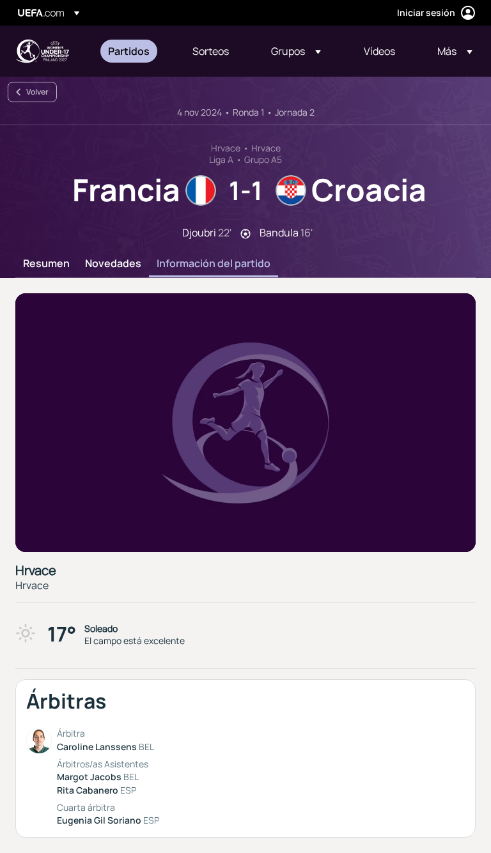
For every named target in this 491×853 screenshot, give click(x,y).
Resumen (46, 264)
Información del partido (213, 264)
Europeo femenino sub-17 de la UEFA (42, 51)
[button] (296, 51)
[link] (129, 51)
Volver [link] (37, 91)
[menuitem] (134, 51)
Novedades (113, 264)
